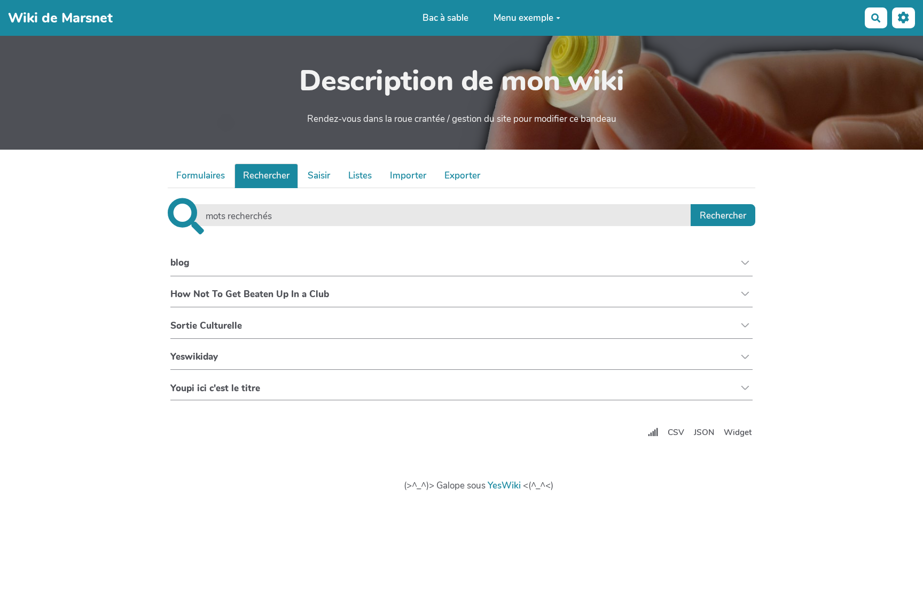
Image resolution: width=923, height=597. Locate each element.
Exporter (462, 175)
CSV (676, 432)
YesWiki (504, 485)
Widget (738, 432)
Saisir (319, 175)
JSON (704, 432)
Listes (360, 175)
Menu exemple (523, 18)
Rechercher (266, 175)
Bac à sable (445, 18)
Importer (408, 175)
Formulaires (200, 175)
